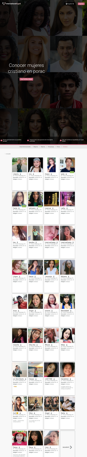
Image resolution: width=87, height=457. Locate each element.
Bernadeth (65, 311)
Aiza (15, 311)
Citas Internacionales (25, 146)
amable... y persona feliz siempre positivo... (18, 421)
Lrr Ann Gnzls (18, 379)
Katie (63, 413)
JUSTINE (48, 379)
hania (31, 277)
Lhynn (15, 277)
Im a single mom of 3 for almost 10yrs (34, 421)
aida (62, 174)
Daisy (15, 447)
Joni (47, 447)
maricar (48, 208)
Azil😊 (15, 413)
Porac (58, 146)
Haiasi (31, 379)
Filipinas (43, 146)
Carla (15, 208)
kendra (31, 242)
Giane (47, 174)
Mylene (64, 277)
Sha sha (32, 345)
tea (14, 242)
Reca (31, 447)
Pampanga (51, 146)
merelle (16, 345)
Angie (31, 311)
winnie (47, 311)
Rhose (47, 345)
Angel (47, 413)
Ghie (31, 413)
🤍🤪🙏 (15, 386)
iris (30, 174)
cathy (63, 208)
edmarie (32, 208)
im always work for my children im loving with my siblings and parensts (67, 387)
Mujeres (36, 146)
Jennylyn (48, 277)
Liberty (16, 174)
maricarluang (50, 242)
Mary (63, 345)
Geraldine (65, 379)
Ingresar (81, 3)
